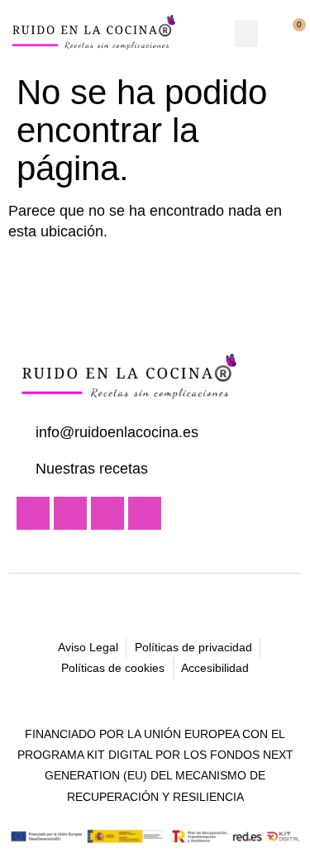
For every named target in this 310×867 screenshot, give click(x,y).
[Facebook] (107, 513)
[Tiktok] (144, 513)
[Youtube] (33, 513)
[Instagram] (70, 513)
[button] (246, 33)
